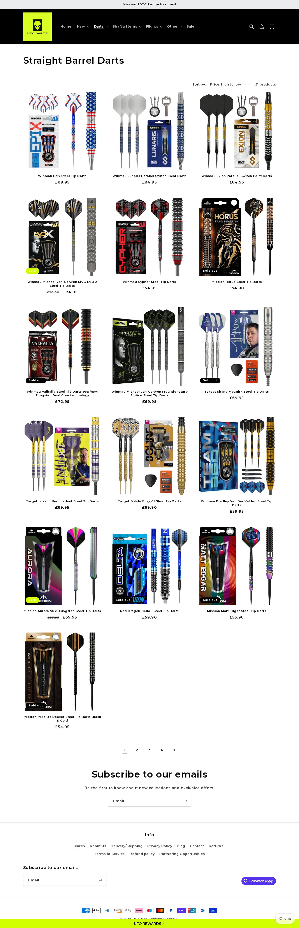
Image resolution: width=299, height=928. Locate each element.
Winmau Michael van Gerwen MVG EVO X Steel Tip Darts (62, 283)
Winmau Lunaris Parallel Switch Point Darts (149, 176)
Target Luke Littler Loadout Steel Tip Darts (62, 501)
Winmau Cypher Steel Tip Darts (149, 281)
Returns (216, 846)
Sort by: (199, 84)
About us (98, 846)
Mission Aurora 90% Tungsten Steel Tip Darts (62, 611)
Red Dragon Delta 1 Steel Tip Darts (149, 611)
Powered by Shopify (164, 918)
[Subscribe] (186, 801)
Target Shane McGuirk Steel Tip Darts (236, 391)
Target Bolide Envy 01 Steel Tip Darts (149, 501)
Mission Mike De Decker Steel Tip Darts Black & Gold (62, 718)
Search (78, 846)
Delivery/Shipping (127, 846)
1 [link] (125, 750)
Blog (181, 846)
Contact (197, 846)
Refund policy (142, 854)
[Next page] (174, 750)
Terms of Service (109, 854)
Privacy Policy (159, 846)
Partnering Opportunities (182, 854)
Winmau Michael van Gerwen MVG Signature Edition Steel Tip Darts (149, 393)
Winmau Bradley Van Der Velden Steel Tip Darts (237, 503)
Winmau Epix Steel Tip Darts (62, 176)
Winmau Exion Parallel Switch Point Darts (236, 176)
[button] (149, 923)
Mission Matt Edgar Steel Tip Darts (236, 611)
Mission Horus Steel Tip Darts (236, 281)
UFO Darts (140, 918)
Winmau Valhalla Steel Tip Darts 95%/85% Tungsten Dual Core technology (62, 393)
